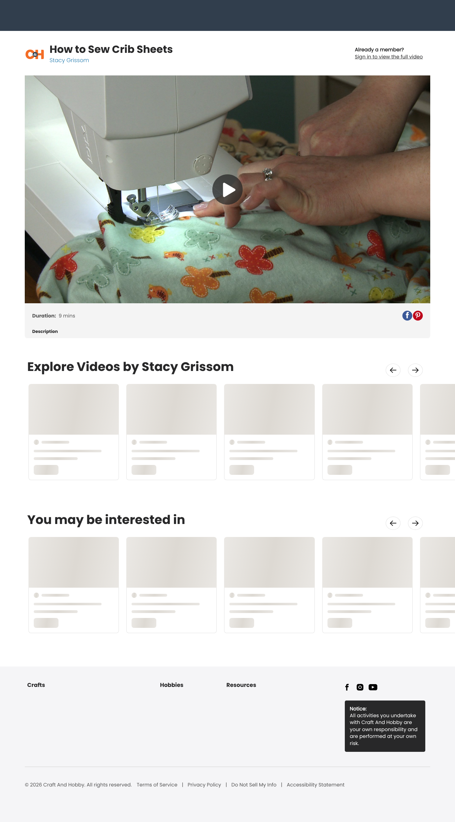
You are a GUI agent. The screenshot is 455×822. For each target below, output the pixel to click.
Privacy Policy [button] (204, 785)
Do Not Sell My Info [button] (254, 785)
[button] (407, 316)
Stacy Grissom (69, 60)
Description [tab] (45, 331)
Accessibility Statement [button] (315, 785)
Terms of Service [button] (157, 785)
